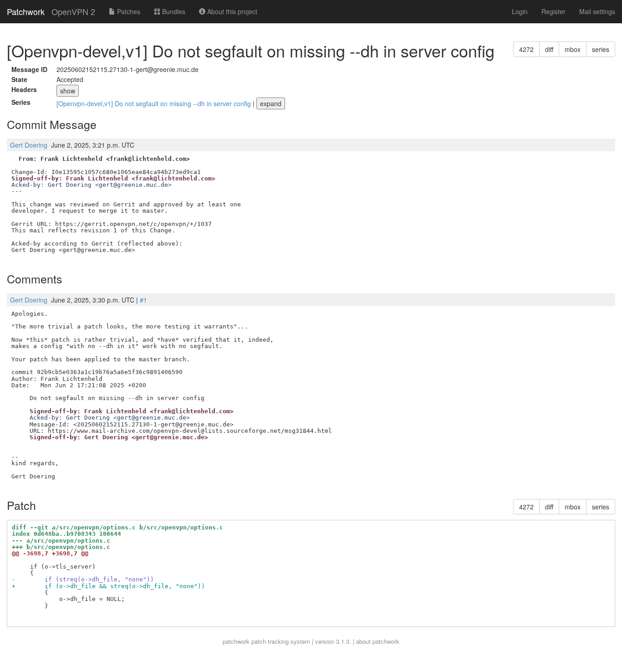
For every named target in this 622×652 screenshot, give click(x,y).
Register (553, 11)
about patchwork (377, 641)
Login (520, 11)
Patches (127, 11)
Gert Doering (28, 144)
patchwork (236, 641)
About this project (231, 11)
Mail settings (597, 11)
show (67, 90)
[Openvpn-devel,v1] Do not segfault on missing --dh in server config (154, 103)
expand (270, 103)
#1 (143, 299)
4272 (526, 49)
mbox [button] (573, 49)
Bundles (172, 11)
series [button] (600, 49)
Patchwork (26, 11)
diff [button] (549, 49)
